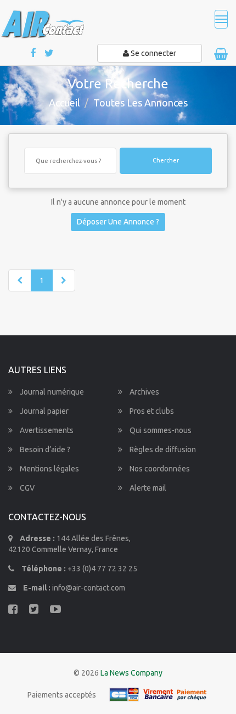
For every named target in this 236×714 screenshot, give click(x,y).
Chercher (166, 160)
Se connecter (152, 53)
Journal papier (43, 411)
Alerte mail (147, 488)
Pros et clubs (151, 411)
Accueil (64, 102)
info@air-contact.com (88, 587)
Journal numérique (51, 391)
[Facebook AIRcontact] (33, 53)
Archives (143, 391)
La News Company (131, 672)
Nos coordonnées (159, 468)
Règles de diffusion (162, 449)
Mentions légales (48, 468)
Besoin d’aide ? (44, 449)
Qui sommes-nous (160, 430)
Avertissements (46, 430)
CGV (26, 488)
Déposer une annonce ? (118, 221)
